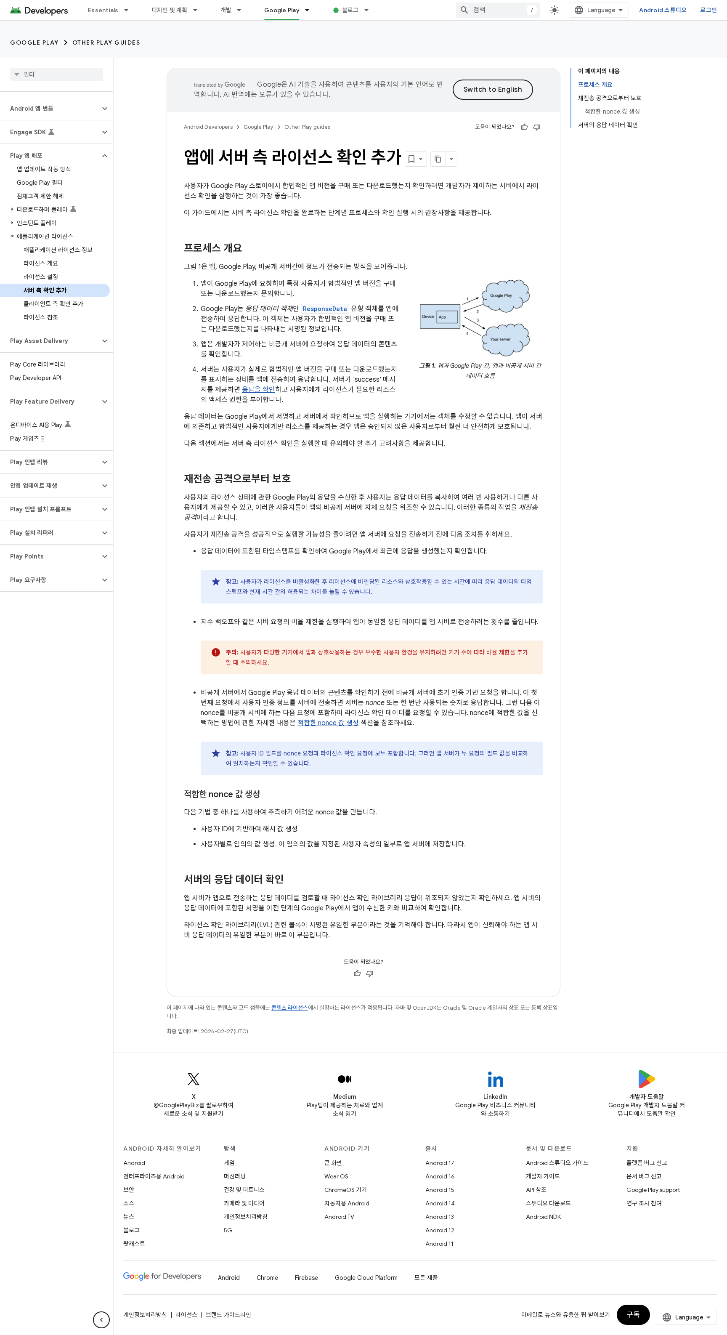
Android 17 (439, 1163)
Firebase (306, 1278)
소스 (128, 1203)
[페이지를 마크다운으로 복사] (438, 159)
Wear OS (336, 1176)
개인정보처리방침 (246, 1217)
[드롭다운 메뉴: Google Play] (311, 10)
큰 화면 (333, 1163)
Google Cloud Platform (366, 1278)
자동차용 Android (346, 1203)
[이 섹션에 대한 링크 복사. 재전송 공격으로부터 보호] (299, 480)
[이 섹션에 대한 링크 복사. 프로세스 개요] (250, 249)
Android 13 (439, 1217)
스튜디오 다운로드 (548, 1203)
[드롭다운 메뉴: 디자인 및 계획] (199, 10)
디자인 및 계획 (169, 10)
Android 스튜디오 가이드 (557, 1163)
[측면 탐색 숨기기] (101, 1319)
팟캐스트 (134, 1243)
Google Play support (653, 1190)
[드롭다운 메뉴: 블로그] (370, 10)
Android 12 (439, 1230)
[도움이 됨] (524, 127)
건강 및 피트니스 (244, 1190)
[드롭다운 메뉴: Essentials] (130, 10)
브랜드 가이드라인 (228, 1314)
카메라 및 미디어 (244, 1203)
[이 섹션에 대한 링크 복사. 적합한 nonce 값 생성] (268, 795)
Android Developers (208, 126)
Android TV (339, 1217)
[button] (50, 108)
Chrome (267, 1278)
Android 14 (440, 1203)
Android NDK (543, 1217)
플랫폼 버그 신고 (646, 1163)
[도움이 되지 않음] (537, 127)
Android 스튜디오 (663, 10)
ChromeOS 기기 (345, 1190)
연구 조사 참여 (644, 1203)
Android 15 (439, 1190)
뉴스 (128, 1217)
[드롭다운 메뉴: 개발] (242, 10)
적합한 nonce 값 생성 (328, 723)
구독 (633, 1315)
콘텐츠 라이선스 (289, 1007)
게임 (229, 1163)
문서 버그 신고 (644, 1176)
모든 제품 (426, 1278)
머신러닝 (235, 1176)
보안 (128, 1190)
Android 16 (440, 1176)
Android (134, 1163)
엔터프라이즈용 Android (154, 1176)
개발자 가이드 (543, 1176)
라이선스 (186, 1314)
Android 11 (439, 1243)
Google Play (282, 10)
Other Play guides (106, 42)
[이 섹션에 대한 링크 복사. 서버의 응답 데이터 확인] (292, 880)
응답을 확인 (258, 390)
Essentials (103, 10)
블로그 (350, 10)
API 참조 (536, 1190)
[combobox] (498, 10)
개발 (226, 10)
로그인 (708, 10)
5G (228, 1230)
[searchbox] (56, 74)
